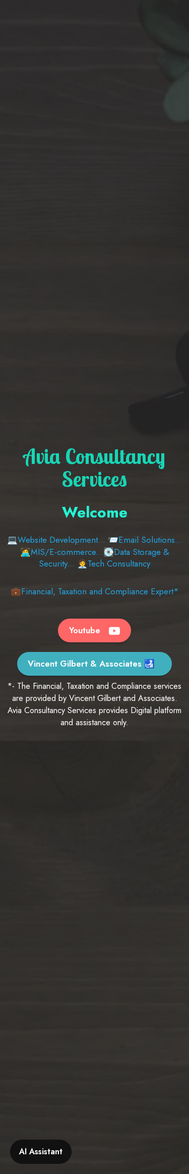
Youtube (86, 630)
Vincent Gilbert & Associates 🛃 (91, 664)
